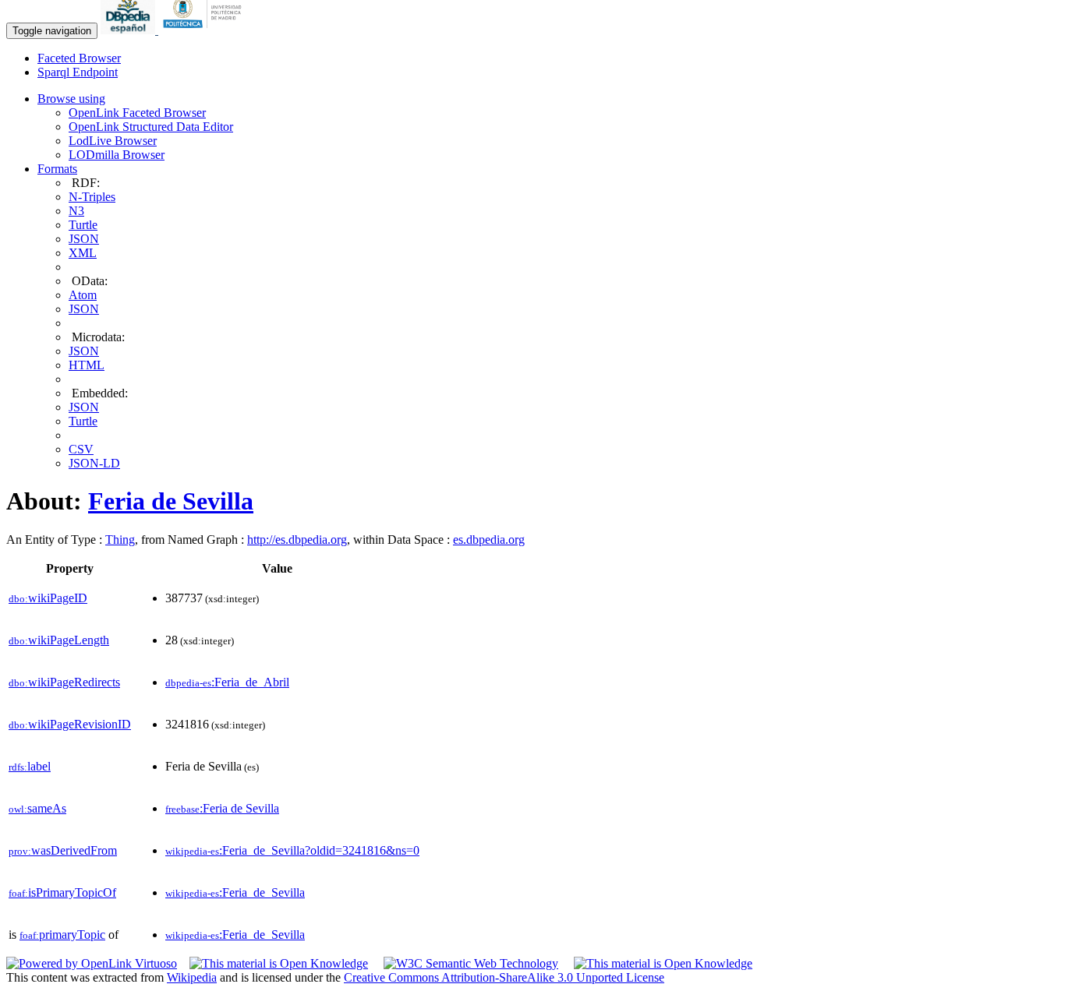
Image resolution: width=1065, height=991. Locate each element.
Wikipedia (192, 977)
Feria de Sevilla (170, 501)
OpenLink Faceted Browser (137, 112)
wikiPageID (48, 598)
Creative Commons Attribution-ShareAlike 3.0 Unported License (504, 977)
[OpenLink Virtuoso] (91, 963)
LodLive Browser (113, 140)
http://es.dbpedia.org (297, 539)
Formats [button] (57, 168)
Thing (120, 539)
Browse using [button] (71, 98)
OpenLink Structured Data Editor (151, 126)
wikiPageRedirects (64, 682)
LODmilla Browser (117, 154)
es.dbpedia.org (489, 539)
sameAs (37, 808)
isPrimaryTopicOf (62, 892)
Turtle (83, 224)
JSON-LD (94, 463)
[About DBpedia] (129, 30)
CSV (81, 449)
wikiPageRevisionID (70, 724)
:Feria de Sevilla (222, 808)
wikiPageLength (59, 640)
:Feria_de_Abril (227, 682)
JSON (84, 238)
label (30, 766)
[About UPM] (205, 30)
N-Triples (92, 196)
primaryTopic (62, 934)
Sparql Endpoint (77, 72)
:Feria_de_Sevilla (235, 892)
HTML (86, 365)
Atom (83, 295)
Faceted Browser (79, 58)
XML (83, 252)
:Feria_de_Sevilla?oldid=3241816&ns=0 (292, 850)
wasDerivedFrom (63, 850)
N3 (76, 210)
